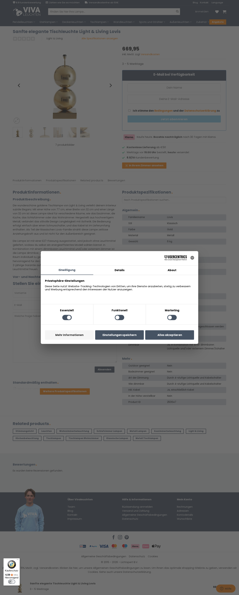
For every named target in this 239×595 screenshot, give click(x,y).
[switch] (11, 582)
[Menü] (18, 560)
